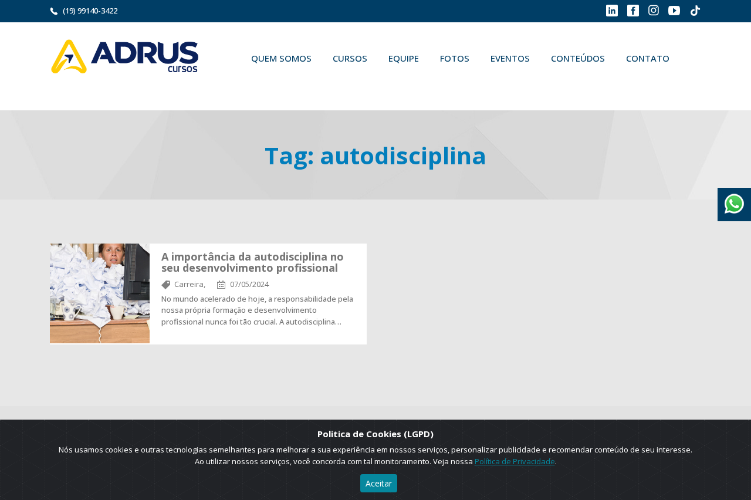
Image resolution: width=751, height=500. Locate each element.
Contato (647, 58)
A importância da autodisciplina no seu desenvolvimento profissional (252, 262)
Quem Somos (281, 58)
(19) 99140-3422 (90, 10)
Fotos (454, 58)
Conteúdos (578, 58)
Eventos (510, 58)
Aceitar (379, 483)
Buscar (257, 85)
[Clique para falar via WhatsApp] (734, 199)
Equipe (403, 58)
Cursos (350, 58)
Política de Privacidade (515, 461)
